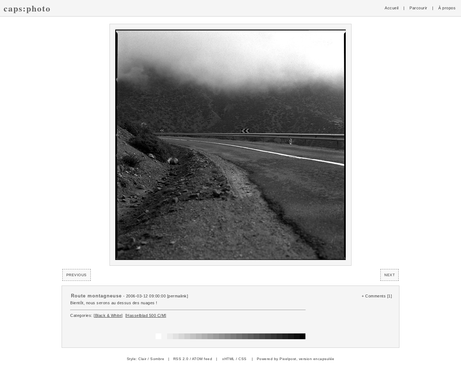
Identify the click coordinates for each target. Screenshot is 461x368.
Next (389, 275)
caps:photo (27, 8)
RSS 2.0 (181, 359)
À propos (447, 8)
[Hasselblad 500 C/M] (145, 315)
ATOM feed (202, 359)
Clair (142, 359)
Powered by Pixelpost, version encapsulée (296, 359)
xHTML (228, 359)
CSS (242, 359)
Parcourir (418, 8)
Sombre (157, 359)
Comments (375, 296)
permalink (177, 296)
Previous (76, 275)
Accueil (392, 8)
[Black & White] (108, 315)
